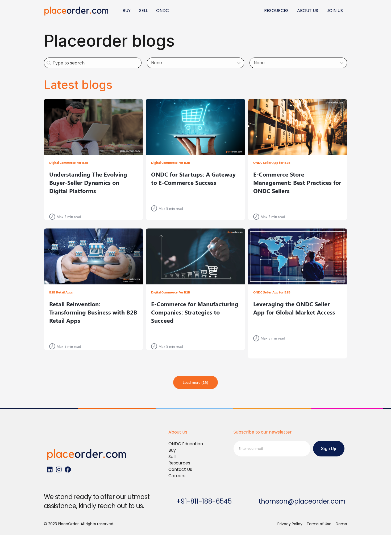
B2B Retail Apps (61, 292)
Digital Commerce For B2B (68, 162)
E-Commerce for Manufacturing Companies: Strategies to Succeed (194, 312)
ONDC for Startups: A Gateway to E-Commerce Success (193, 178)
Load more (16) (195, 382)
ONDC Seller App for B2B (271, 162)
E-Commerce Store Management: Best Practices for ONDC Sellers (297, 182)
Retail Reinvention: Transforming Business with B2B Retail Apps (93, 312)
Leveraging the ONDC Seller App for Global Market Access (294, 308)
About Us (177, 432)
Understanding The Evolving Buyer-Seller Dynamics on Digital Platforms (88, 182)
